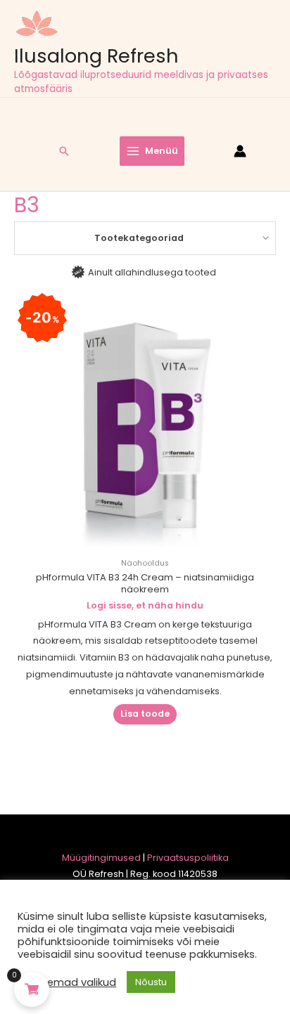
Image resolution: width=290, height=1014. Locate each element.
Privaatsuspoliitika (188, 858)
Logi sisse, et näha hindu (145, 605)
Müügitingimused (101, 858)
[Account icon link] (240, 151)
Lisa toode (145, 714)
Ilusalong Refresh (96, 56)
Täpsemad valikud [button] (68, 982)
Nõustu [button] (151, 982)
